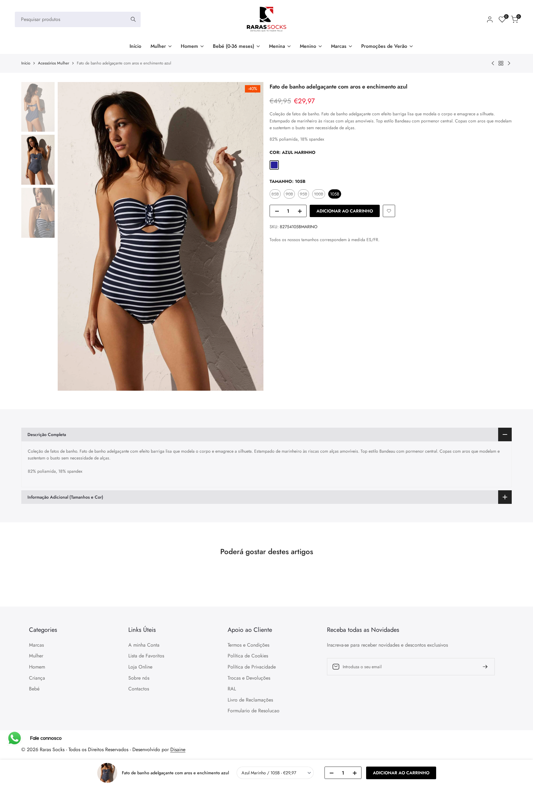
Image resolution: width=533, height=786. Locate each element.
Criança (37, 677)
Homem (37, 666)
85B (276, 195)
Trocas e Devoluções (249, 677)
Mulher (36, 655)
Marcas (36, 644)
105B (334, 194)
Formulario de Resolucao (253, 710)
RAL (232, 688)
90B (290, 195)
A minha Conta (143, 644)
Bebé (34, 688)
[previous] (70, 236)
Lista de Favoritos (146, 655)
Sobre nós (138, 677)
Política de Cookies (248, 655)
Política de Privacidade (252, 666)
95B (304, 195)
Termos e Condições (248, 644)
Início (25, 63)
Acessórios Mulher (53, 63)
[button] (389, 211)
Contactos (138, 688)
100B (319, 195)
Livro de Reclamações (250, 699)
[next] (251, 236)
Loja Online (140, 666)
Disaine (177, 749)
